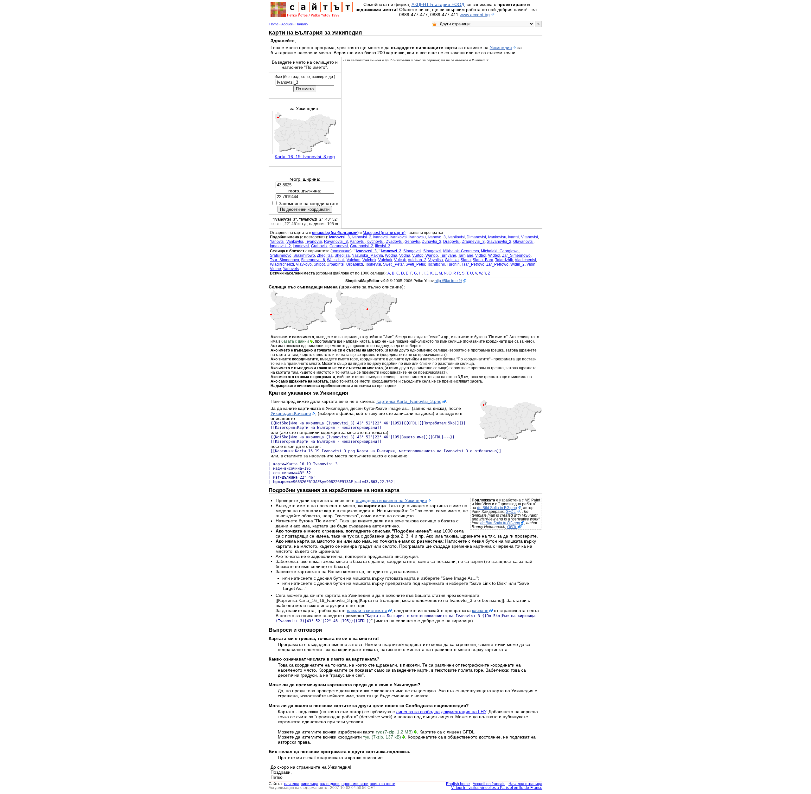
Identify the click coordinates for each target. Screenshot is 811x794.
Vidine (275, 269)
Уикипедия (501, 47)
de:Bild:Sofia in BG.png (497, 508)
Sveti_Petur (415, 264)
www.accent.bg (475, 14)
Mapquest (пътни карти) (384, 232)
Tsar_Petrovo (473, 264)
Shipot (319, 264)
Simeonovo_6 (313, 260)
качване (480, 610)
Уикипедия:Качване (291, 413)
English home (458, 784)
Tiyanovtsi (313, 241)
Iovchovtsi (375, 241)
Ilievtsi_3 (382, 246)
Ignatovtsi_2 (280, 246)
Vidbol (480, 255)
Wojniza (452, 260)
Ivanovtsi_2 (361, 237)
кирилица (309, 784)
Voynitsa (435, 260)
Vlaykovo (304, 264)
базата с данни (295, 341)
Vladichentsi (525, 260)
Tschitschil (436, 264)
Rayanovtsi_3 (336, 241)
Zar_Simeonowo (516, 255)
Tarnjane (465, 255)
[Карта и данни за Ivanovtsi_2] (301, 330)
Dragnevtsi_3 (473, 241)
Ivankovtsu (497, 237)
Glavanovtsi (523, 241)
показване (341, 251)
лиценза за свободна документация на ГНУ (441, 711)
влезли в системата (367, 610)
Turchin (453, 264)
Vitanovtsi (529, 237)
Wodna (391, 255)
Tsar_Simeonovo (284, 260)
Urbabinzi (354, 264)
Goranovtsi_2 (361, 246)
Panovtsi (357, 241)
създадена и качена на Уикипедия (391, 500)
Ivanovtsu (417, 237)
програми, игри (355, 784)
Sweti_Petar (393, 264)
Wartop (431, 255)
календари (330, 784)
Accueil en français (489, 784)
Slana (466, 260)
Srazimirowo (304, 255)
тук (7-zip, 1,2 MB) (394, 731)
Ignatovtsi (301, 246)
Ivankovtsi (398, 237)
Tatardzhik (504, 260)
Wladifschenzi (282, 264)
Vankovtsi (294, 241)
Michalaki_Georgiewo (500, 251)
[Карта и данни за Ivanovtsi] (366, 330)
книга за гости (382, 784)
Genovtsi (412, 241)
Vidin (531, 264)
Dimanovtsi (476, 237)
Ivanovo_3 (437, 237)
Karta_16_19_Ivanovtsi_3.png (305, 156)
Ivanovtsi (380, 237)
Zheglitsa (325, 255)
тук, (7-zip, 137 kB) (382, 736)
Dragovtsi (451, 241)
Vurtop (418, 255)
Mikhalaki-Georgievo (461, 251)
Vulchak (385, 260)
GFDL (511, 511)
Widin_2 (517, 264)
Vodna (404, 255)
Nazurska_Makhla (367, 255)
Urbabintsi (335, 264)
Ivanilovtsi (456, 237)
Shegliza (342, 255)
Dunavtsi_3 (431, 241)
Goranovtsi (338, 246)
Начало (302, 24)
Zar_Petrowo (497, 264)
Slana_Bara (483, 260)
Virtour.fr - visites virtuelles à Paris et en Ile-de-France (496, 788)
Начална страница (525, 784)
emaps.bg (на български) (335, 232)
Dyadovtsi (394, 241)
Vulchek (369, 260)
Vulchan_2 (417, 260)
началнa (291, 784)
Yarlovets (291, 269)
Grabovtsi (319, 246)
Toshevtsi (373, 264)
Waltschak (336, 260)
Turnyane (448, 255)
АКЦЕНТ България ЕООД (438, 4)
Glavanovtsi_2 (499, 241)
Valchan (354, 260)
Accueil (286, 24)
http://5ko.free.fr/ (448, 281)
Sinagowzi (432, 251)
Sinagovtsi (412, 251)
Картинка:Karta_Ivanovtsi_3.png (409, 401)
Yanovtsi (277, 241)
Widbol (494, 255)
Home (273, 24)
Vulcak (400, 260)
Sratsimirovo (280, 255)
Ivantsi (513, 237)
